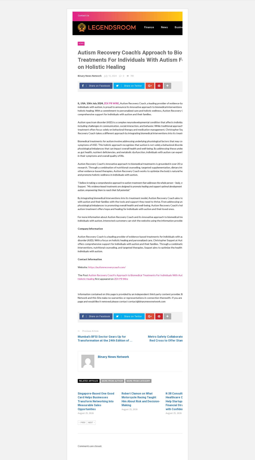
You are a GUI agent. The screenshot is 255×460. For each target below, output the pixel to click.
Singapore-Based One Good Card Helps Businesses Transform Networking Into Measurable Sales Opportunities (96, 401)
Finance (149, 27)
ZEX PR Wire (121, 278)
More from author (112, 381)
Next (90, 422)
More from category (138, 381)
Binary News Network (89, 75)
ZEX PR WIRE (111, 103)
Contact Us (83, 15)
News (164, 27)
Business (180, 27)
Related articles (88, 381)
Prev (82, 422)
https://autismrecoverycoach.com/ (107, 267)
